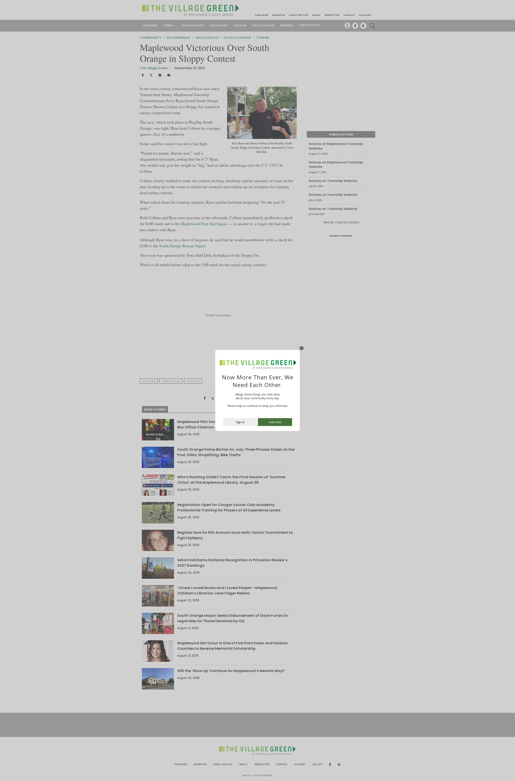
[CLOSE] (302, 348)
